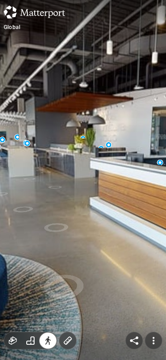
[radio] (13, 340)
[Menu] (153, 340)
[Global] (83, 180)
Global (12, 27)
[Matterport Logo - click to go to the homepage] (34, 12)
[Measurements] (68, 340)
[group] (30, 340)
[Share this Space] (134, 340)
